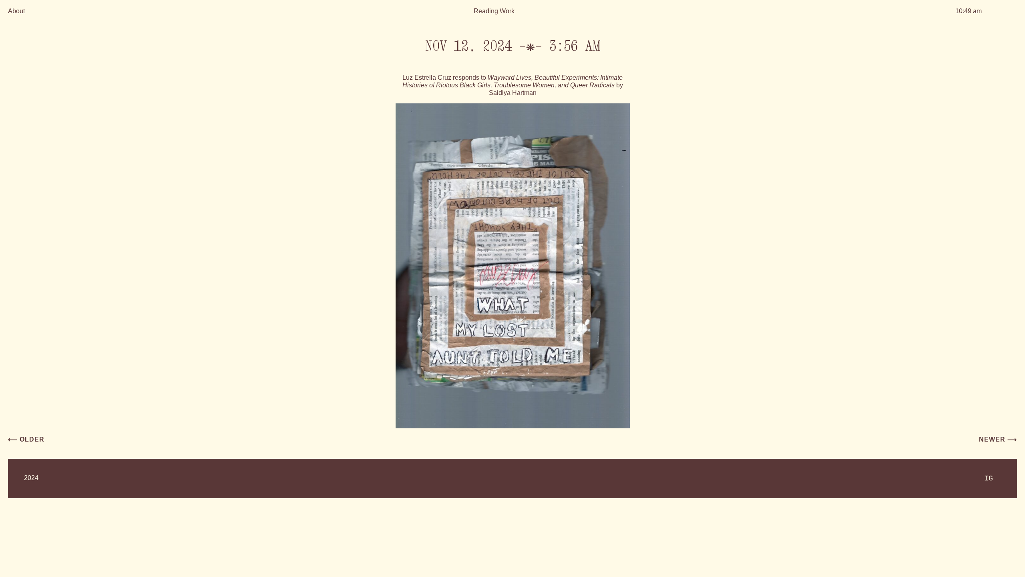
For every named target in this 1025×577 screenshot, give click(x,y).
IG (988, 478)
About (16, 11)
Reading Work (494, 11)
